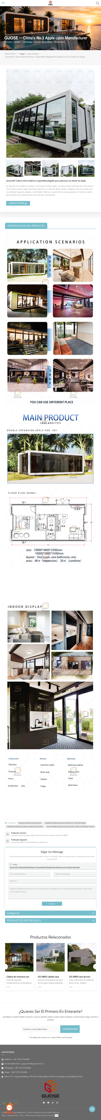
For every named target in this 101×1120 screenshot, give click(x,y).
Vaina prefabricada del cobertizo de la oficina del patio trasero (70, 827)
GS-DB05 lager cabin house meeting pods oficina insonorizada (81, 977)
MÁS (9, 987)
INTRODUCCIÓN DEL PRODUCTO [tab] (26, 225)
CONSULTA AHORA (17, 203)
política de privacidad (33, 1115)
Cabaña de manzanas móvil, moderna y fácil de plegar (65, 823)
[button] (95, 966)
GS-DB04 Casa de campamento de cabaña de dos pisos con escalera (51, 976)
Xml (21, 1115)
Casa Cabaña (32, 54)
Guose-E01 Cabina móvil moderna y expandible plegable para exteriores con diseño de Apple (45, 867)
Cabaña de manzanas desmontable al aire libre (25, 827)
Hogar (22, 54)
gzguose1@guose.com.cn (33, 1063)
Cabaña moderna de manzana (30, 823)
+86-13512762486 (21, 1059)
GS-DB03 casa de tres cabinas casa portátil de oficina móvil (19, 976)
